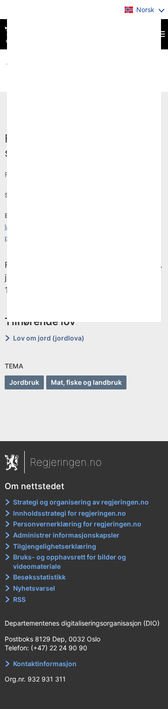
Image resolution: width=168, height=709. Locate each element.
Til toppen (84, 427)
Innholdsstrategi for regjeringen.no (69, 513)
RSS (19, 599)
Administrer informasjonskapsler (66, 535)
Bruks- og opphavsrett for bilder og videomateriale (69, 561)
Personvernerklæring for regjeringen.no (77, 524)
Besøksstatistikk (39, 577)
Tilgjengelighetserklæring (54, 546)
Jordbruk (24, 382)
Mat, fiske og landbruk (86, 382)
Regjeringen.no (66, 462)
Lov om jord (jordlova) (48, 338)
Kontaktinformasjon (45, 664)
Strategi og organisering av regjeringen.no (81, 502)
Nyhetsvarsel (34, 588)
